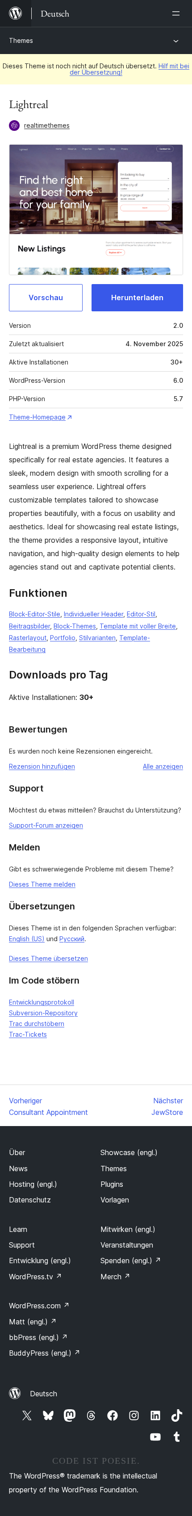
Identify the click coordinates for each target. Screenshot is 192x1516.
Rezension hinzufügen (42, 766)
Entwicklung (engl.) (40, 1260)
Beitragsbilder (29, 626)
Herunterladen (137, 297)
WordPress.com (39, 1305)
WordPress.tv (35, 1276)
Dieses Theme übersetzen (48, 958)
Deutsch (43, 1393)
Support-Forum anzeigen (46, 825)
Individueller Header (93, 614)
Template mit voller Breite (138, 626)
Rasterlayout (27, 637)
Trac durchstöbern (36, 1023)
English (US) (27, 938)
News (18, 1168)
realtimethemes (47, 125)
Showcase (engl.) (129, 1152)
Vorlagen (114, 1199)
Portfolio (62, 637)
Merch (115, 1276)
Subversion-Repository (43, 1013)
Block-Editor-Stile (34, 614)
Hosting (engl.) (33, 1184)
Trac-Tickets (28, 1034)
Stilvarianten (97, 637)
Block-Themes (75, 626)
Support (22, 1244)
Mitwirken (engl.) (127, 1229)
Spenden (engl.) (130, 1260)
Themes (21, 40)
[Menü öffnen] (177, 13)
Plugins (111, 1184)
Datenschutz (30, 1199)
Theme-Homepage (37, 417)
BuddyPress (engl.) (44, 1352)
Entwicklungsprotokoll (41, 1002)
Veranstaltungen (126, 1244)
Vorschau (46, 297)
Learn (18, 1229)
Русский (71, 938)
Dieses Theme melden (42, 884)
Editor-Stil (141, 614)
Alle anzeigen (163, 766)
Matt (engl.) (33, 1321)
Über (17, 1152)
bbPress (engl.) (38, 1337)
